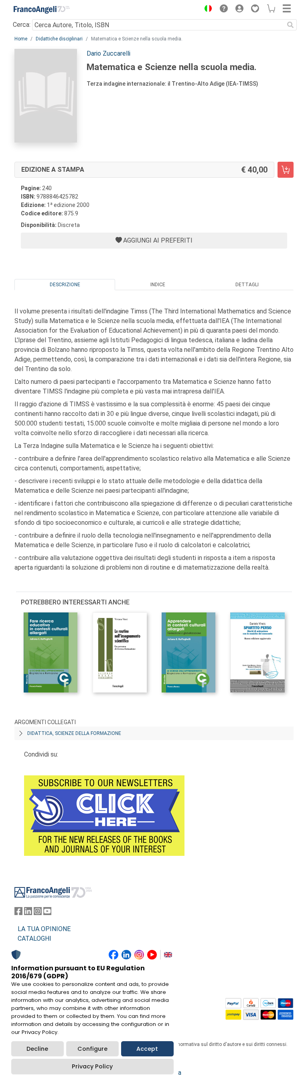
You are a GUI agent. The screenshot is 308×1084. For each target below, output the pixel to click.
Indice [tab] (157, 284)
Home (20, 39)
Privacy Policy (92, 1066)
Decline (37, 1049)
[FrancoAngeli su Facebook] (18, 913)
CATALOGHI (34, 938)
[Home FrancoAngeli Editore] (42, 9)
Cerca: (21, 24)
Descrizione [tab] (65, 284)
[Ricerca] (290, 24)
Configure (92, 1049)
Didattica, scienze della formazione (74, 733)
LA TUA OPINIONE (44, 929)
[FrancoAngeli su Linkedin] (28, 913)
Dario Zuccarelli (108, 53)
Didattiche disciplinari (59, 39)
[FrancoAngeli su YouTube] (47, 913)
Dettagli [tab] (247, 284)
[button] (206, 9)
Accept (147, 1049)
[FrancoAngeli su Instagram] (38, 913)
